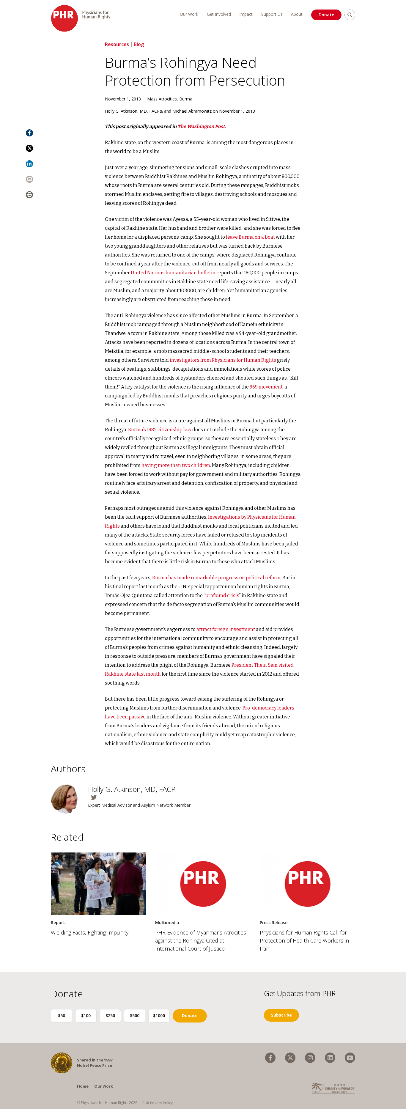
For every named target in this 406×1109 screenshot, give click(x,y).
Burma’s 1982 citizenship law (159, 429)
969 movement (266, 387)
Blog (139, 44)
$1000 (159, 1015)
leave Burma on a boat (250, 237)
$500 (134, 1015)
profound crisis (222, 595)
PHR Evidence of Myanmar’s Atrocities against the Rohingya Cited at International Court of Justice (200, 940)
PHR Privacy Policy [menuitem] (157, 1102)
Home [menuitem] (83, 1086)
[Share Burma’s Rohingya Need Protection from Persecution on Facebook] (29, 132)
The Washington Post (201, 126)
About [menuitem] (297, 14)
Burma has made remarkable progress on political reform (216, 578)
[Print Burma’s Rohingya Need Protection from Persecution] (29, 194)
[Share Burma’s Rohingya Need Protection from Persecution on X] (29, 148)
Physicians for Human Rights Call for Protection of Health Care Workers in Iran (304, 940)
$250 (110, 1015)
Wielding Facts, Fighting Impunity (89, 932)
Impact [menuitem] (246, 14)
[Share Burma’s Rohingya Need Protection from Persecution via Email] (29, 179)
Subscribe (281, 1015)
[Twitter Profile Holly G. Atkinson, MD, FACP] (143, 797)
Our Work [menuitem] (189, 14)
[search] (349, 15)
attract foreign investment (225, 629)
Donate (326, 15)
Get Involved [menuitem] (219, 14)
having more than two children (175, 465)
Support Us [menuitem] (272, 14)
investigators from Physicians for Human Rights (223, 360)
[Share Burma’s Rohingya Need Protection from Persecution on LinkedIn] (29, 163)
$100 (86, 1015)
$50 (61, 1015)
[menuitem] (270, 1058)
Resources (117, 44)
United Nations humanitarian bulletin (173, 273)
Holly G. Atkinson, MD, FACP (131, 789)
